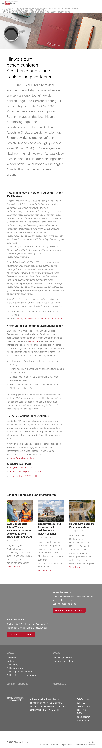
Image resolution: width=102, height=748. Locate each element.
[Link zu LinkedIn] (93, 742)
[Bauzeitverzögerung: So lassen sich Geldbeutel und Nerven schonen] (51, 510)
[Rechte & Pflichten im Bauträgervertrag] (82, 510)
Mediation (11, 661)
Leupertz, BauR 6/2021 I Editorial (25, 476)
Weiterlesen (12, 566)
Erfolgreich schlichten (63, 661)
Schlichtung (12, 664)
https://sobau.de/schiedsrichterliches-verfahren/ (39, 318)
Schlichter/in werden (62, 657)
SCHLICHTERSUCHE (17, 684)
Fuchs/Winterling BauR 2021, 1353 (26, 471)
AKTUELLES (59, 684)
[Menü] (98, 3)
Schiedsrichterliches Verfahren (21, 675)
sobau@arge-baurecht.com (22, 458)
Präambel (11, 657)
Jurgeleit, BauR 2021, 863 (22, 467)
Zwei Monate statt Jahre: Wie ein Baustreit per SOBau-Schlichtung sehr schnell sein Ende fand (20, 530)
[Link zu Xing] (89, 742)
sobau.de (33, 341)
